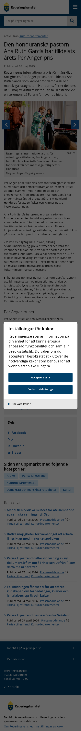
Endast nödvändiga (40, 389)
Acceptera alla (40, 377)
